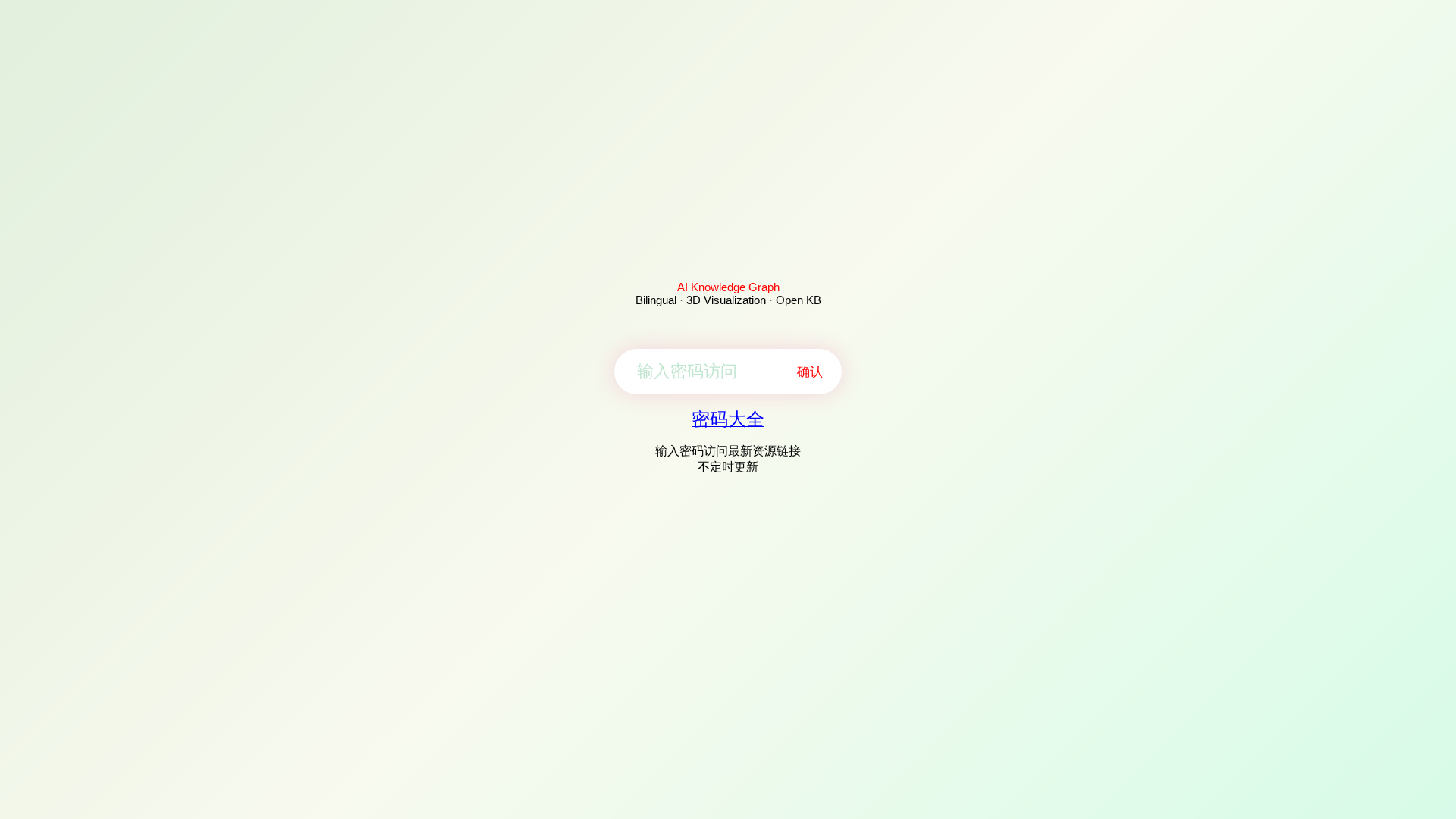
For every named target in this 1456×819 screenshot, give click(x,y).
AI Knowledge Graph (728, 287)
